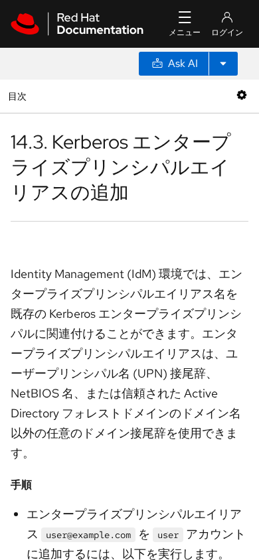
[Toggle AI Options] (223, 64)
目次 (19, 96)
